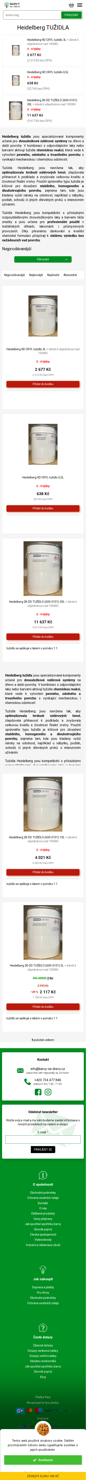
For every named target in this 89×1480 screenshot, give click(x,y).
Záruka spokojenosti (43, 1234)
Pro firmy (43, 1292)
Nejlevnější (36, 275)
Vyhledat (71, 15)
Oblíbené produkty (43, 1213)
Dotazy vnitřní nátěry (43, 1356)
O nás (43, 1208)
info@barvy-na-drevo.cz (47, 1069)
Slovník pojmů (43, 1229)
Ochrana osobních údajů (43, 1197)
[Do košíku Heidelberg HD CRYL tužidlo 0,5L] (42, 508)
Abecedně (70, 275)
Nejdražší (53, 275)
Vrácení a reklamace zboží (43, 1245)
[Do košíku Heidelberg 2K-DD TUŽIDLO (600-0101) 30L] (42, 636)
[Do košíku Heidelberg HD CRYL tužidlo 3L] (42, 384)
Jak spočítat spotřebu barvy (43, 1224)
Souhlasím (45, 1460)
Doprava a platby (43, 1287)
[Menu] (80, 5)
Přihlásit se (43, 1149)
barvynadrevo (48, 1092)
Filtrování (43, 259)
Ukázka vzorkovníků (43, 1361)
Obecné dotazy (43, 1345)
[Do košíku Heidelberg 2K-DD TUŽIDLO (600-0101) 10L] (42, 872)
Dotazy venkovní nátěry (43, 1350)
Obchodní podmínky (43, 1192)
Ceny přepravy (43, 1218)
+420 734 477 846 (47, 1080)
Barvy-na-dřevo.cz (38, 1092)
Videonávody (43, 1239)
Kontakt (43, 1203)
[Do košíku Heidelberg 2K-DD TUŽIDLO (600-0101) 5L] (42, 1006)
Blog (43, 1377)
